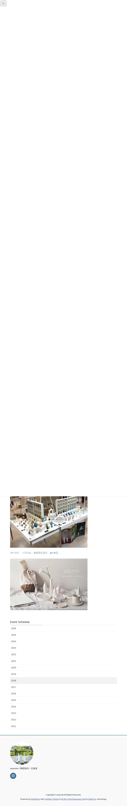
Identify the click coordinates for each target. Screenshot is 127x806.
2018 (13, 680)
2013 (13, 713)
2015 (13, 700)
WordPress (35, 799)
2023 (13, 648)
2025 (13, 635)
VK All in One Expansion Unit (73, 799)
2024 (13, 641)
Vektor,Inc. (92, 799)
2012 (13, 719)
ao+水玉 (54, 552)
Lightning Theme (51, 799)
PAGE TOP (121, 779)
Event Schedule (20, 622)
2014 (13, 706)
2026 (13, 628)
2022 (13, 654)
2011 (13, 726)
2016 (13, 693)
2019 (13, 674)
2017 (13, 687)
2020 (13, 667)
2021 (13, 661)
